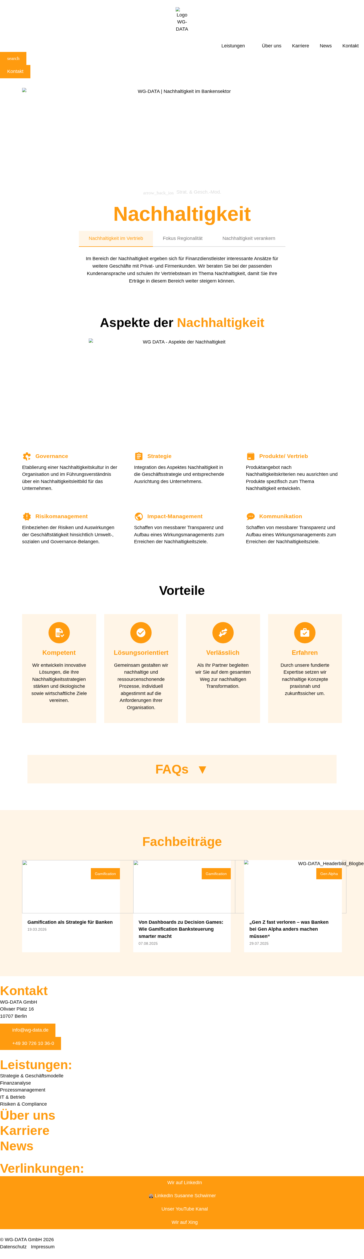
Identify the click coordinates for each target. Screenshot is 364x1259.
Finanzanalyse (15, 1083)
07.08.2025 (148, 943)
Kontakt (350, 45)
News (326, 45)
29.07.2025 (259, 943)
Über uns (271, 45)
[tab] (116, 239)
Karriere (300, 45)
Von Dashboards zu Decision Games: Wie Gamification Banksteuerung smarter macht (181, 929)
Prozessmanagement (22, 1090)
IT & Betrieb (12, 1097)
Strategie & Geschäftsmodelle (31, 1075)
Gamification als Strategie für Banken (70, 922)
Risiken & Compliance (23, 1104)
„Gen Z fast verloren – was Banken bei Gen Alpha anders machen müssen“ (289, 929)
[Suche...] (13, 58)
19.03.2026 (37, 929)
